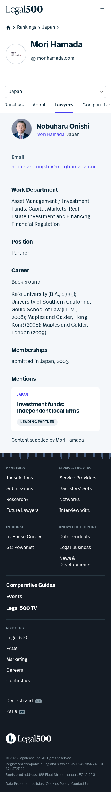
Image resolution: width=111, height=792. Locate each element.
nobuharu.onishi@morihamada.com (54, 167)
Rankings (26, 27)
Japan (48, 27)
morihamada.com (55, 58)
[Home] (48, 8)
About (39, 105)
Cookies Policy (57, 784)
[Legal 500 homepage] (55, 738)
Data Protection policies (25, 784)
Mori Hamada (50, 135)
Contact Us (80, 784)
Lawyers (64, 105)
